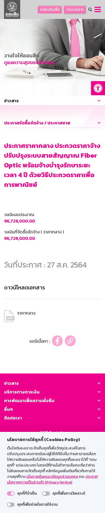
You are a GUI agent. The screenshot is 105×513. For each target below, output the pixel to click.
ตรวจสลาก (75, 9)
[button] (98, 88)
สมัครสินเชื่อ (50, 9)
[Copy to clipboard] (70, 340)
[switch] (11, 493)
